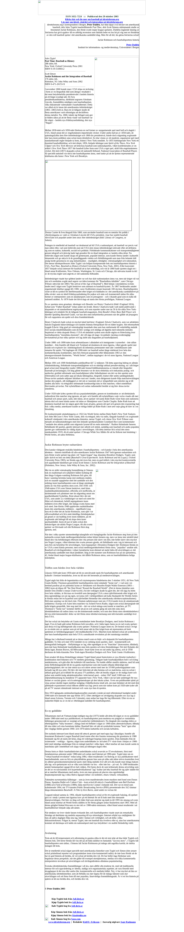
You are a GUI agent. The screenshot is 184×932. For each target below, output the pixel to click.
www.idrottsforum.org (59, 922)
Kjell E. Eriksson (91, 922)
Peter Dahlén (132, 45)
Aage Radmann (128, 922)
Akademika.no (79, 915)
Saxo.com (75, 919)
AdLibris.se (78, 899)
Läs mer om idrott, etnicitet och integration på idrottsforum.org (92, 22)
